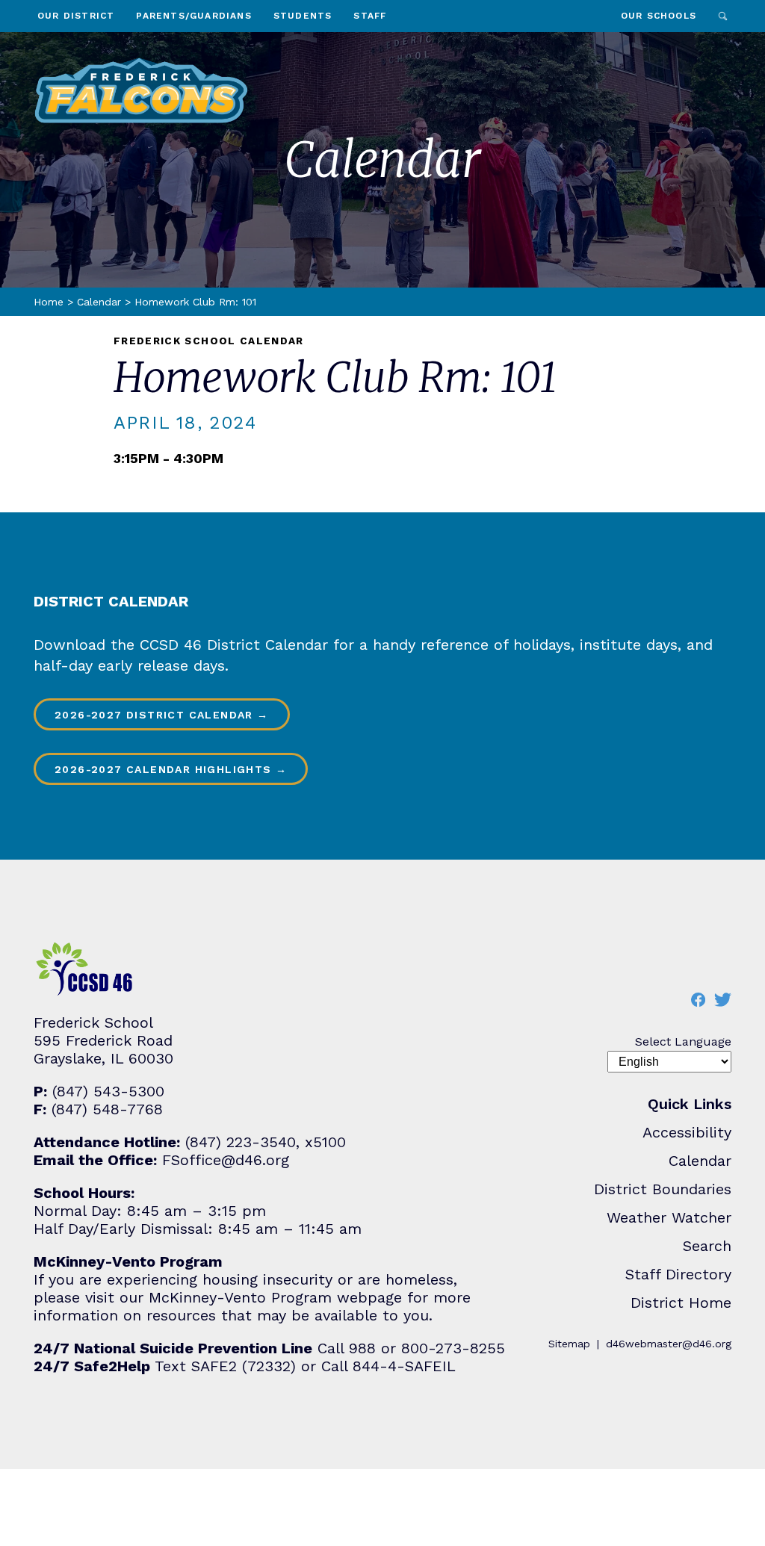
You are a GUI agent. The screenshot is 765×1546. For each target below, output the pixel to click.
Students (302, 15)
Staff (369, 15)
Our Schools (658, 15)
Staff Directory (678, 1274)
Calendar (99, 302)
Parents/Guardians (193, 15)
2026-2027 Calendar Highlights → (171, 769)
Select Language (683, 1041)
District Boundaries (662, 1189)
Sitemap (569, 1344)
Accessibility (686, 1132)
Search (723, 16)
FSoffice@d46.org (225, 1160)
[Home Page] (141, 90)
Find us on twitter (722, 1000)
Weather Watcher (669, 1217)
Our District (75, 15)
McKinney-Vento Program (240, 1297)
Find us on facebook (698, 1000)
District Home (681, 1302)
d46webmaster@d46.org (668, 1344)
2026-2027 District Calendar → (162, 715)
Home (49, 302)
